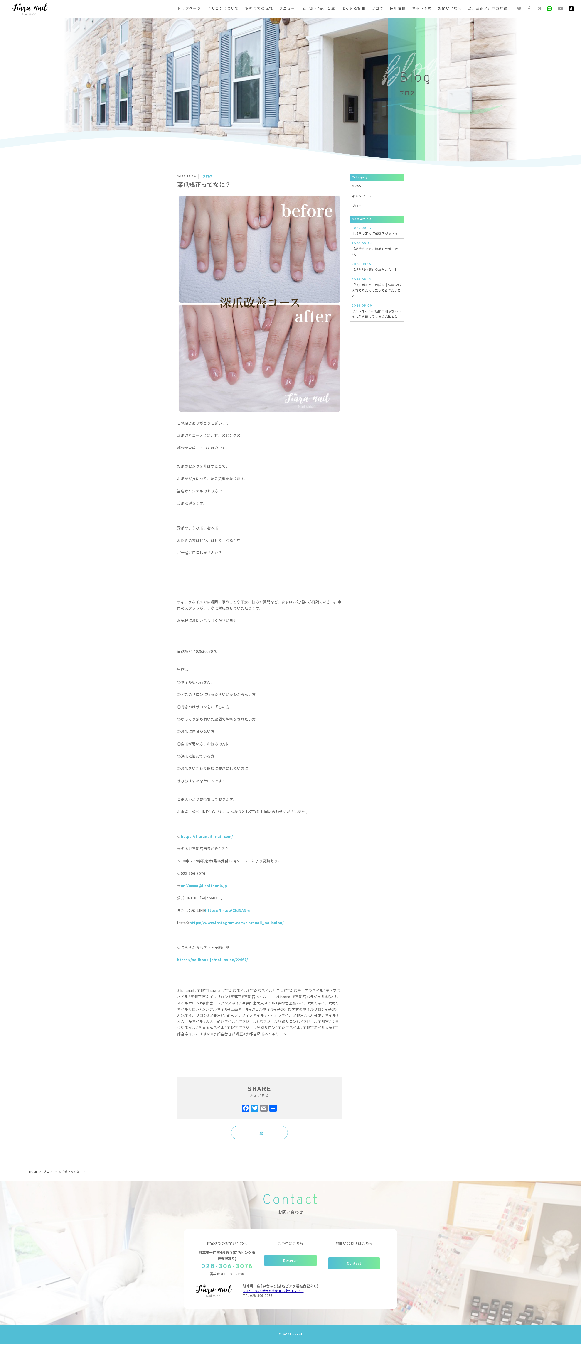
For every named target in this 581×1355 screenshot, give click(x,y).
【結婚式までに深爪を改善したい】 (375, 249)
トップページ (189, 9)
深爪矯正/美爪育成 (318, 9)
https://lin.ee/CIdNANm (227, 910)
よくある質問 (353, 9)
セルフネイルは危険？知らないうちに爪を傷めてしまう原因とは (376, 311)
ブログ (377, 9)
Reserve (290, 1260)
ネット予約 (422, 9)
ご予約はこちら (290, 1243)
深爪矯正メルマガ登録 (487, 9)
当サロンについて (223, 9)
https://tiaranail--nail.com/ (207, 836)
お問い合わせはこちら (354, 1243)
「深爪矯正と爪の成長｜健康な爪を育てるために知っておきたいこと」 (376, 288)
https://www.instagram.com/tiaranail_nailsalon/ (237, 922)
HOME (33, 1171)
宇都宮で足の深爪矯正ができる (375, 231)
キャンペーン (361, 196)
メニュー (287, 9)
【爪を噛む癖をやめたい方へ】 (375, 267)
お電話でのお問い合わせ (227, 1243)
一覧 (259, 1133)
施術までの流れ (259, 9)
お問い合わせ (450, 9)
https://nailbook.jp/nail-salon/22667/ (212, 959)
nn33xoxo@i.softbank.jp (204, 885)
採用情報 (398, 9)
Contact (354, 1263)
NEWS (356, 186)
